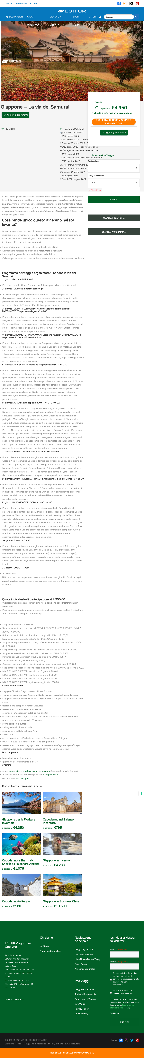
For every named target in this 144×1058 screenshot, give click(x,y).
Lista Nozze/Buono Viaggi (87, 959)
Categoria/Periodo (96, 175)
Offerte (93, 18)
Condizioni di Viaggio (85, 999)
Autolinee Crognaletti (50, 951)
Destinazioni (16, 17)
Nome (119, 961)
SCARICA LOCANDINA (114, 218)
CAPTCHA (115, 1013)
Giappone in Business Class (61, 901)
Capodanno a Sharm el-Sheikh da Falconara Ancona (21, 862)
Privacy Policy (82, 1009)
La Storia (44, 946)
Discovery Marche (55, 18)
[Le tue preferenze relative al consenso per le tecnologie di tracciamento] (141, 793)
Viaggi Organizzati (33, 18)
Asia (18, 778)
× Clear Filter (95, 190)
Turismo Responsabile (85, 994)
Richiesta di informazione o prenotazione (113, 122)
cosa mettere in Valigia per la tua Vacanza (29, 771)
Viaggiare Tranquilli (84, 989)
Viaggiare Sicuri (50, 774)
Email (118, 949)
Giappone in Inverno (56, 860)
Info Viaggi (80, 1004)
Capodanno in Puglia (16, 901)
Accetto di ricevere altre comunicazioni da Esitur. (122, 992)
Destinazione (93, 161)
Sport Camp (76, 18)
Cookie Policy (81, 1013)
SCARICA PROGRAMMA (114, 232)
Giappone (25, 778)
